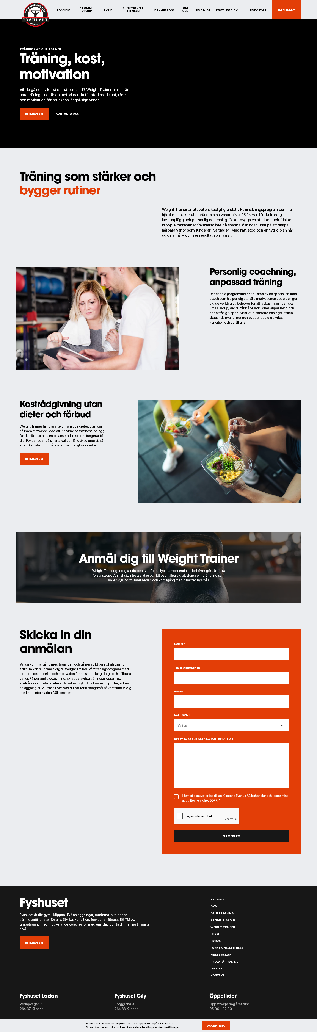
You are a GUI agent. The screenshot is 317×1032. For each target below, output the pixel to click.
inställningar (172, 1027)
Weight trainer (222, 927)
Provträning (227, 9)
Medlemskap (164, 9)
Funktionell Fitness (133, 9)
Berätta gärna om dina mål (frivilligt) (204, 739)
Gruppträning (221, 913)
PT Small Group (86, 9)
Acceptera (216, 1025)
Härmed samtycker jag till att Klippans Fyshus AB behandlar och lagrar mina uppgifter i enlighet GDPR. (235, 798)
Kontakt (203, 9)
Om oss (185, 9)
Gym (213, 906)
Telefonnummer (188, 667)
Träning (63, 9)
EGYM (108, 9)
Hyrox (215, 941)
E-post (180, 691)
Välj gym (182, 715)
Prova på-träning (224, 961)
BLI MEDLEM (34, 942)
